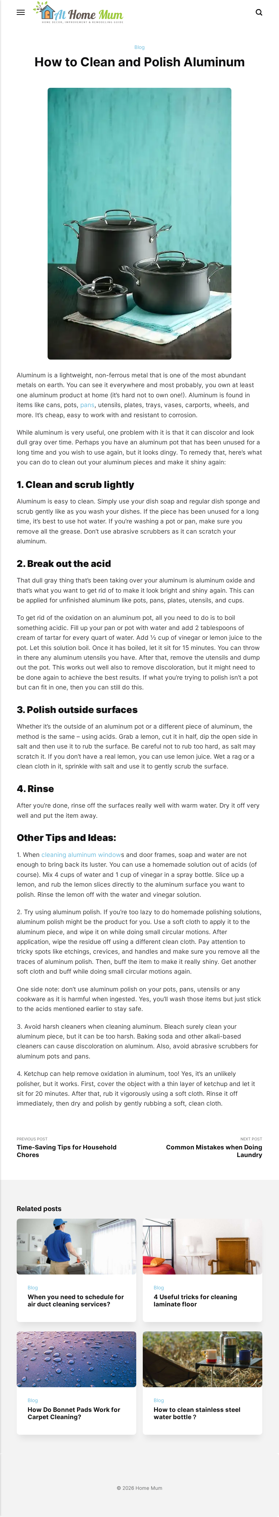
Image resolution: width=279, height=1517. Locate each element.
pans (87, 405)
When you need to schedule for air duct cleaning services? (76, 1300)
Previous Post (67, 1148)
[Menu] (21, 12)
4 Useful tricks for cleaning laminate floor (195, 1300)
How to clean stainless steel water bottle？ (197, 1413)
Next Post (214, 1148)
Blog (139, 47)
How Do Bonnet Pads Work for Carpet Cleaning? (74, 1413)
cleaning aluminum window (81, 854)
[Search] (259, 12)
